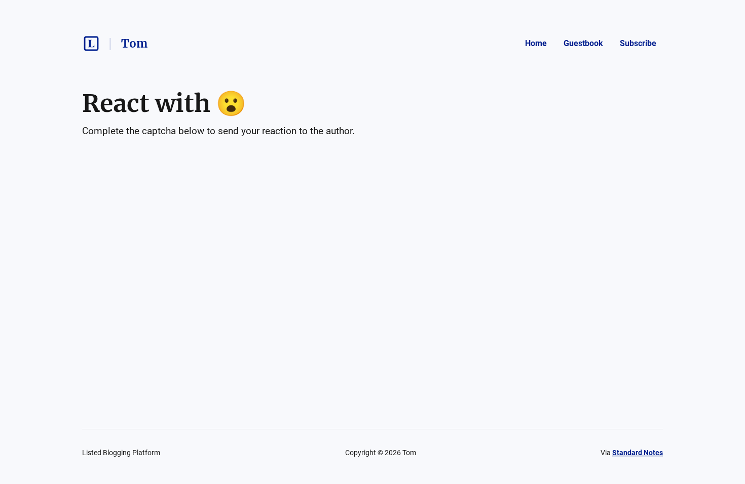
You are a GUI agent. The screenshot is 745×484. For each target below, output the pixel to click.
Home (536, 43)
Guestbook (583, 43)
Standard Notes (637, 453)
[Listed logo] (91, 43)
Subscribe (638, 43)
